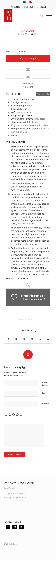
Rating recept (45, 383)
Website (45, 404)
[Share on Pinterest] (32, 339)
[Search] (40, 15)
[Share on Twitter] (16, 339)
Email (44, 394)
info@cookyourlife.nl (37, 7)
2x (43, 94)
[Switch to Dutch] (24, 2)
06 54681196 (18, 7)
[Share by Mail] (48, 339)
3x (48, 94)
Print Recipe (30, 58)
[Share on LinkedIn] (40, 339)
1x (38, 94)
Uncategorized (28, 31)
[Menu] (47, 15)
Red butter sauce (28, 34)
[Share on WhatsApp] (24, 339)
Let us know (27, 299)
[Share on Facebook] (8, 339)
